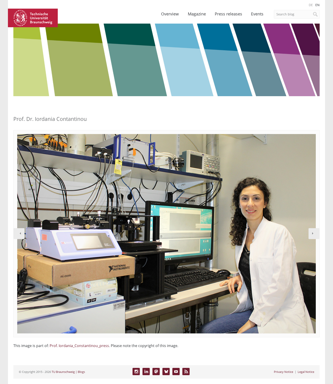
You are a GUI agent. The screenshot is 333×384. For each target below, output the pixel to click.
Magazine (197, 14)
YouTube (176, 371)
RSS (186, 371)
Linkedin (146, 371)
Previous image (19, 233)
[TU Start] (33, 17)
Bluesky (166, 371)
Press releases (228, 14)
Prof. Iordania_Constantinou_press (79, 345)
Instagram (136, 371)
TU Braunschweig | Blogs (68, 372)
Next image (314, 233)
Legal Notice (306, 372)
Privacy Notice (283, 372)
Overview (170, 14)
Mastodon (156, 371)
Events (257, 14)
